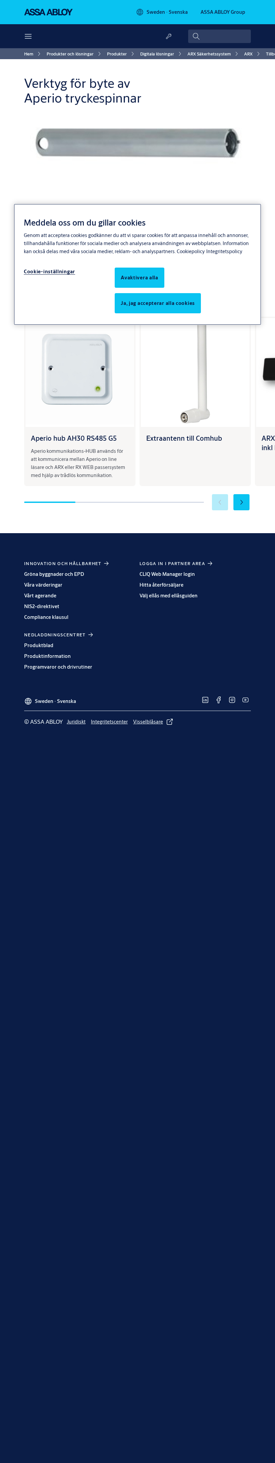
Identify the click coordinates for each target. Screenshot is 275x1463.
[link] (33, 53)
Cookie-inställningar (49, 271)
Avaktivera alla (139, 277)
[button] (241, 502)
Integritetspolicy (224, 251)
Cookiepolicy (191, 251)
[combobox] (219, 36)
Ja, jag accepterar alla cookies (158, 303)
